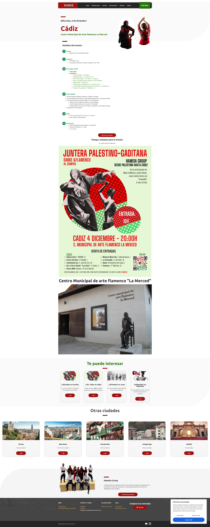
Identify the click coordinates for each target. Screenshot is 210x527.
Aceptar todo (188, 520)
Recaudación (113, 5)
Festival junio (96, 5)
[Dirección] (64, 123)
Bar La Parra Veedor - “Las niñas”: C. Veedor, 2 (85, 79)
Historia (122, 5)
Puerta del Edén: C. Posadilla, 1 (81, 75)
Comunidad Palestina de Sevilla (66, 508)
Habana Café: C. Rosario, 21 (80, 82)
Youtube (82, 508)
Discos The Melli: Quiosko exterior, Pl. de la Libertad (87, 80)
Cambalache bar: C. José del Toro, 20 (83, 77)
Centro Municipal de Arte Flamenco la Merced (82, 115)
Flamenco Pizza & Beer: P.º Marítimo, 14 (84, 88)
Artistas (104, 5)
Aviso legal (118, 506)
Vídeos (129, 5)
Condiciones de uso (120, 508)
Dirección (70, 123)
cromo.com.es (71, 524)
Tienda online (62, 506)
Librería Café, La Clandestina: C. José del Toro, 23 (86, 84)
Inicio (87, 5)
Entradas (144, 5)
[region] (189, 511)
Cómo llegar (73, 129)
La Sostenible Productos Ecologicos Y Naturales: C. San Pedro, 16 (91, 86)
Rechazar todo (196, 515)
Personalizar (180, 515)
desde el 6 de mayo (106, 506)
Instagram (83, 506)
